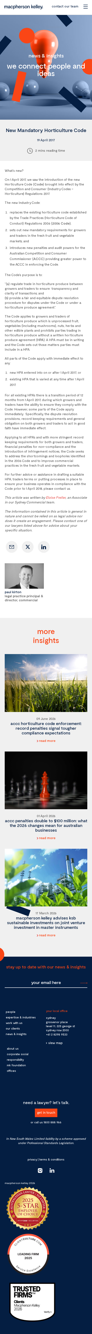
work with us (14, 1023)
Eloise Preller (55, 497)
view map (55, 1043)
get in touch (46, 1112)
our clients (13, 1028)
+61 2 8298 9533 (56, 1034)
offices (11, 1070)
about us (13, 1048)
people (10, 1011)
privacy (32, 1159)
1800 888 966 (52, 1122)
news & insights (16, 1034)
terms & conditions (51, 1159)
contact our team (65, 6)
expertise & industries (21, 1017)
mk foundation (16, 1065)
